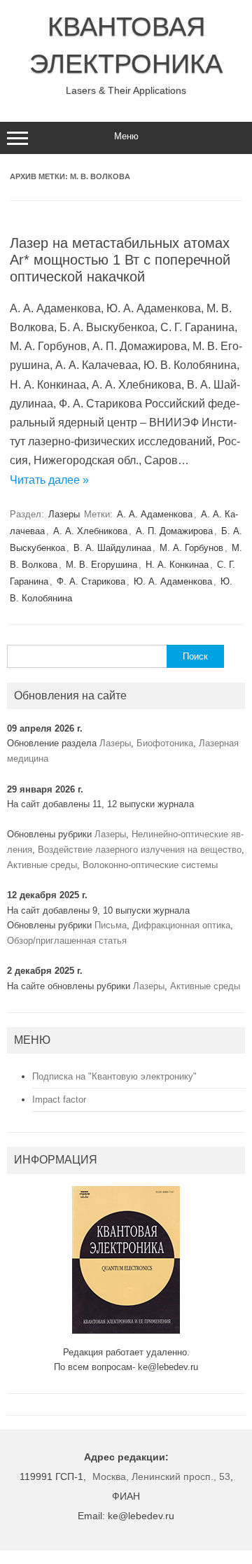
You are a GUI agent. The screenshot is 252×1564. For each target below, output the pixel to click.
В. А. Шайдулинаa (112, 548)
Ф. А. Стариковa (91, 581)
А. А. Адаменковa (154, 514)
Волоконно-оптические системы (150, 865)
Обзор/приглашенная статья (67, 940)
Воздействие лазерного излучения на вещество (139, 849)
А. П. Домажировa (174, 531)
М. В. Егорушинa (101, 564)
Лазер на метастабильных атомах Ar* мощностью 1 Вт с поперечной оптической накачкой (120, 259)
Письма (110, 925)
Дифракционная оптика (181, 925)
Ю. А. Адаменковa (173, 581)
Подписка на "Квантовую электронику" (114, 1076)
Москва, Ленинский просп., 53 (161, 1476)
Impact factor (59, 1099)
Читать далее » (49, 480)
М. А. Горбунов (191, 548)
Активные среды (42, 865)
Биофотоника (164, 743)
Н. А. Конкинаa (177, 564)
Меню (126, 136)
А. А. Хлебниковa (90, 531)
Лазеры (64, 514)
